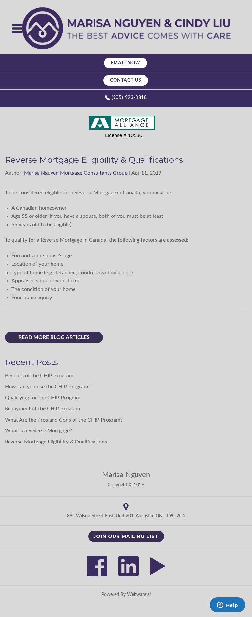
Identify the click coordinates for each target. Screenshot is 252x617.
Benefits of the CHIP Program (39, 375)
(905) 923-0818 (129, 97)
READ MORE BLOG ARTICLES (54, 337)
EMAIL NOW (125, 63)
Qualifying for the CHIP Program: (43, 397)
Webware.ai (139, 594)
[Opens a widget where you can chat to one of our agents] (227, 605)
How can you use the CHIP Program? (47, 386)
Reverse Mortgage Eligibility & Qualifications (56, 441)
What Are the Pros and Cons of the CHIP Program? (64, 419)
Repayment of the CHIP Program (42, 408)
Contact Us (125, 80)
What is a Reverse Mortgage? (38, 430)
